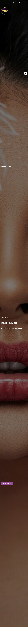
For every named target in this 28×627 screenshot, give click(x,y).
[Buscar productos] (26, 73)
